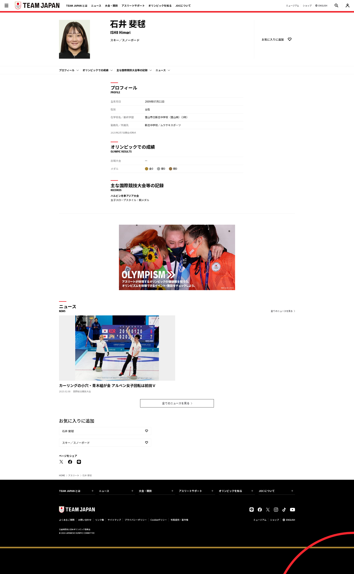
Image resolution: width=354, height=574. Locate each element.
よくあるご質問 (66, 519)
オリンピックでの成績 (95, 70)
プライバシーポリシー (136, 519)
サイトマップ (114, 519)
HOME (62, 475)
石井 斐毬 (68, 431)
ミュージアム (259, 519)
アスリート (73, 475)
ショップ (274, 519)
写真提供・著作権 (179, 519)
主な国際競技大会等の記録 (132, 70)
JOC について (267, 491)
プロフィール (66, 70)
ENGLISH (290, 519)
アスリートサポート (133, 5)
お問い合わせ (84, 519)
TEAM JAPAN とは (69, 491)
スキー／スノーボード (76, 443)
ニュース (96, 5)
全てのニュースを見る (282, 310)
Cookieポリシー (158, 519)
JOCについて (183, 5)
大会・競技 (145, 491)
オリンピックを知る (160, 5)
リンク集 (99, 519)
